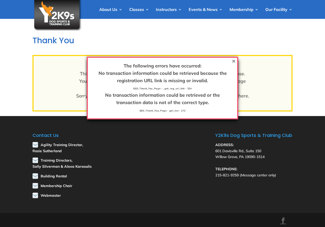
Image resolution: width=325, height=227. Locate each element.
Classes (136, 10)
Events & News (203, 10)
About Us (108, 10)
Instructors (166, 10)
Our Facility (276, 10)
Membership (241, 10)
